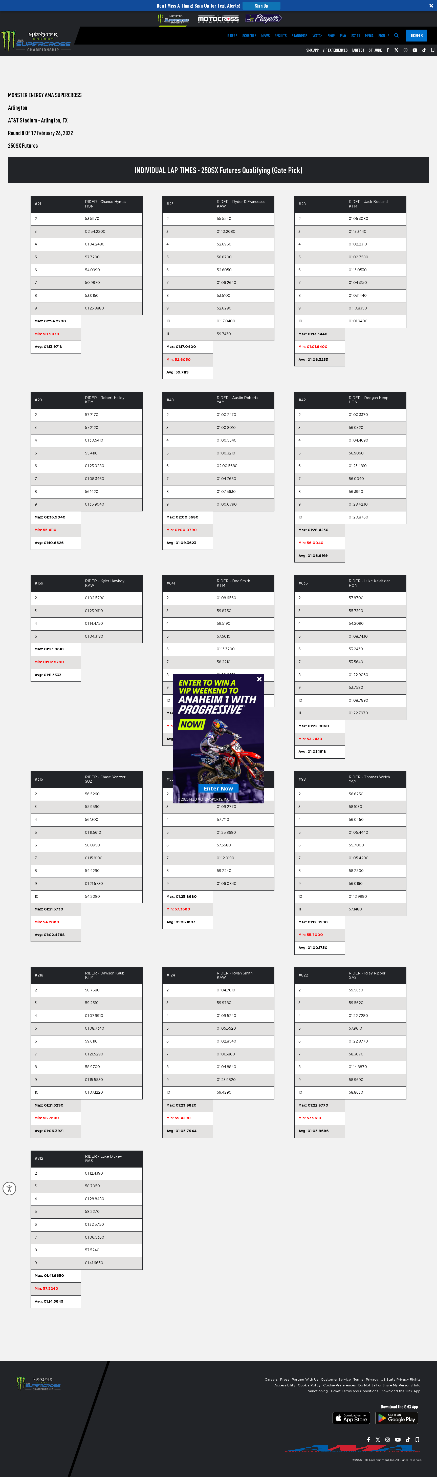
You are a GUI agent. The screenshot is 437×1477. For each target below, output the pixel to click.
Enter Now (218, 788)
